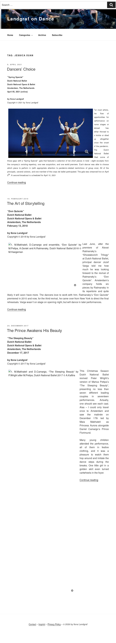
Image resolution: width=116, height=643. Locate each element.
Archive (42, 35)
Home (10, 35)
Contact (32, 624)
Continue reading (16, 182)
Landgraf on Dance (30, 18)
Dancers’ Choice (21, 69)
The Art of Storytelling (25, 203)
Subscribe (57, 35)
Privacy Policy (54, 624)
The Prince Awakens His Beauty (34, 330)
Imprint (42, 624)
